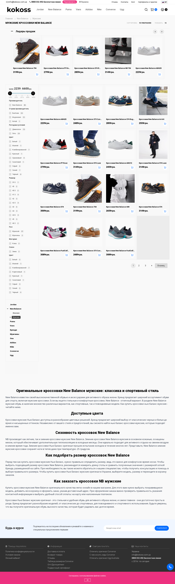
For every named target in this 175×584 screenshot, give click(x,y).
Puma (69, 9)
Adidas (89, 9)
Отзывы (115, 2)
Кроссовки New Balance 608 (117, 207)
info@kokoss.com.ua (17, 2)
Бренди (13, 330)
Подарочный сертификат (59, 568)
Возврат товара (55, 555)
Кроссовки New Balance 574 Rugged (89, 68)
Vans (78, 9)
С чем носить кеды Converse (102, 555)
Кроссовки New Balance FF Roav (57, 68)
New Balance (54, 9)
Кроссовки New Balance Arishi (151, 119)
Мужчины (14, 334)
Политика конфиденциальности (19, 551)
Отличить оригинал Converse (103, 551)
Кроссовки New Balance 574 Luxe (87, 163)
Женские (16, 313)
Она (12, 338)
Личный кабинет (12, 558)
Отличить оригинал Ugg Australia (104, 558)
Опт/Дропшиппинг (56, 565)
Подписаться (162, 528)
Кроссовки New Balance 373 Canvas (88, 119)
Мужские (16, 317)
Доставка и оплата (56, 551)
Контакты (124, 2)
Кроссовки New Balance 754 (24, 68)
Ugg (122, 9)
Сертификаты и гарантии (147, 2)
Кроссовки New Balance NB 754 (118, 68)
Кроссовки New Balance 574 (52, 207)
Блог (133, 2)
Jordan (40, 9)
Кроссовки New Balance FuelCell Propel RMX (59, 251)
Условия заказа (12, 555)
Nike (99, 9)
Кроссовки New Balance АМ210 (119, 163)
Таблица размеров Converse (60, 561)
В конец (161, 265)
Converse (111, 9)
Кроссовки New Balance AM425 (148, 68)
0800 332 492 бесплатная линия (46, 2)
